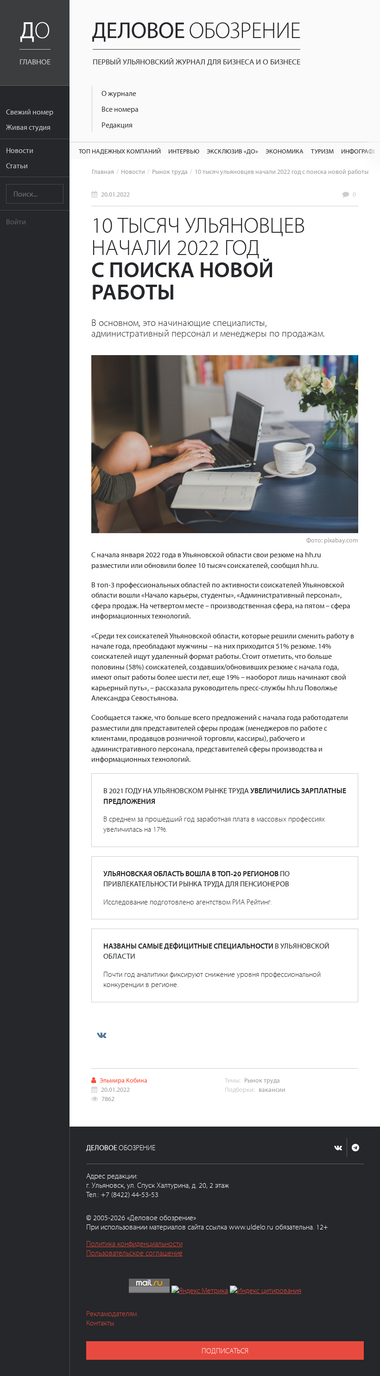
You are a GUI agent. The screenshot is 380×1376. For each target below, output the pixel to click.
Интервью (183, 151)
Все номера (120, 109)
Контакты (100, 1322)
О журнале (118, 93)
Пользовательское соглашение (134, 1252)
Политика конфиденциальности (134, 1243)
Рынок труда (170, 171)
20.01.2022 (115, 194)
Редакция (117, 124)
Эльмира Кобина (123, 1080)
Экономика (285, 151)
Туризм (322, 151)
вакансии (272, 1089)
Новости (19, 150)
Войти (16, 221)
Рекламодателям (111, 1313)
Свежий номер (29, 111)
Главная (103, 171)
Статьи (17, 165)
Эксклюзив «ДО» (232, 151)
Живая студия (28, 127)
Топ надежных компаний (120, 151)
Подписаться (225, 1350)
